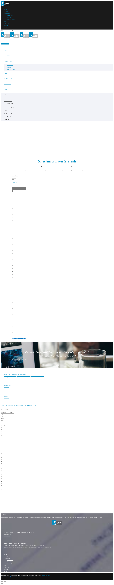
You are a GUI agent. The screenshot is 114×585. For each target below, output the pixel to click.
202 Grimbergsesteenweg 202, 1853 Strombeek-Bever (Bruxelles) (19, 532)
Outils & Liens (7, 23)
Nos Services (7, 13)
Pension (22, 405)
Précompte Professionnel (30, 405)
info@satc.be (7, 536)
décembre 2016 (7, 389)
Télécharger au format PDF (19, 338)
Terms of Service (31, 577)
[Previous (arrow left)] (1, 583)
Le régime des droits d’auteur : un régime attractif (15, 374)
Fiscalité (9, 17)
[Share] (2, 581)
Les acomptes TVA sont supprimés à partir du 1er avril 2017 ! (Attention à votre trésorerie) (24, 376)
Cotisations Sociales (11, 405)
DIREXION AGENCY (45, 575)
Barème (5, 405)
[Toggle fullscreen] (4, 581)
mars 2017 (6, 387)
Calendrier (6, 25)
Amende (2, 405)
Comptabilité (10, 15)
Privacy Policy (24, 577)
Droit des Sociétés (11, 19)
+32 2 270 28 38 (7, 534)
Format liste (14, 182)
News (5, 21)
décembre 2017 (7, 385)
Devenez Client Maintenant (19, 359)
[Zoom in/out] (5, 581)
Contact (5, 27)
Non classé (6, 398)
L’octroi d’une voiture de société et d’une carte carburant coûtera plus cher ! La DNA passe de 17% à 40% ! (27, 377)
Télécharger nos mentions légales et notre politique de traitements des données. (19, 576)
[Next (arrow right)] (2, 583)
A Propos (6, 11)
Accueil (5, 9)
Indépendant (18, 405)
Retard (36, 405)
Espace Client (5, 44)
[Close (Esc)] (1, 581)
